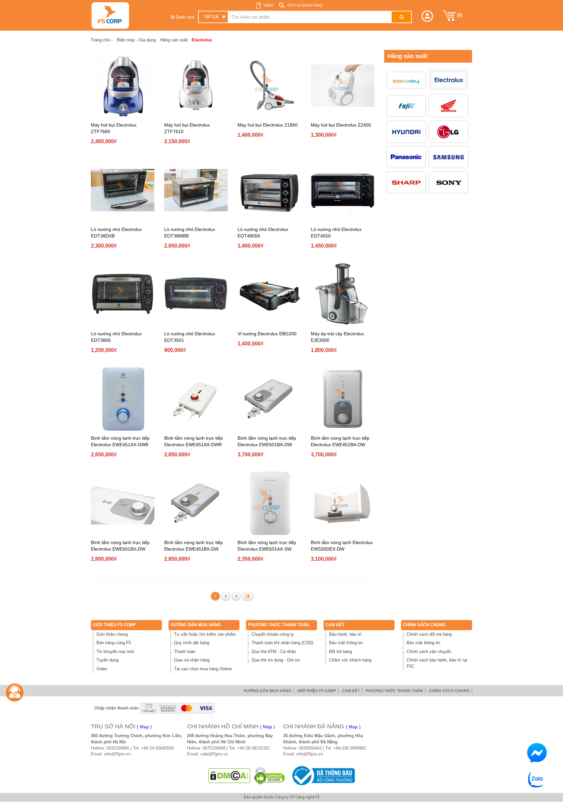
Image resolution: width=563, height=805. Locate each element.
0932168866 (118, 748)
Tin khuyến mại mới (115, 651)
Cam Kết (335, 624)
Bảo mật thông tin (346, 642)
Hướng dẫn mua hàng (195, 624)
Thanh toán (184, 651)
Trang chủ (101, 40)
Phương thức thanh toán (278, 624)
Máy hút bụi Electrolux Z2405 (341, 125)
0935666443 (310, 748)
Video (268, 5)
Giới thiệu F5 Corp (114, 624)
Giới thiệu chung (112, 634)
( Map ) (144, 726)
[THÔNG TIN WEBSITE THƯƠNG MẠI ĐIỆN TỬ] (322, 775)
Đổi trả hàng (340, 651)
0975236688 (214, 748)
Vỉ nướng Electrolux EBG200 (267, 333)
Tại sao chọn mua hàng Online (203, 668)
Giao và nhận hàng (191, 660)
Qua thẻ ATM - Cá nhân (274, 651)
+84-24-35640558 (157, 748)
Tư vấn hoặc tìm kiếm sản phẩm (205, 634)
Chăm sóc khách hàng (350, 660)
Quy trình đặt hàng (191, 642)
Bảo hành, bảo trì (345, 634)
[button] (427, 16)
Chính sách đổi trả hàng (429, 634)
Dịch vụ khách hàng (304, 5)
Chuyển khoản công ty (273, 634)
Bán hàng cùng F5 (113, 642)
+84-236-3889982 (349, 748)
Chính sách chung (424, 624)
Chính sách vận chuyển (429, 651)
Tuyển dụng (107, 660)
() (459, 15)
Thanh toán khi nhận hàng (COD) (282, 642)
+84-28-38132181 (253, 748)
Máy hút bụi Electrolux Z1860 (268, 125)
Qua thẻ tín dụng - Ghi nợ (276, 660)
